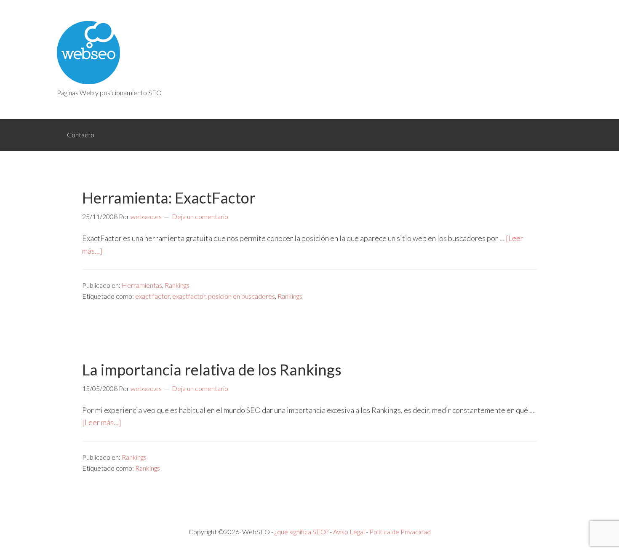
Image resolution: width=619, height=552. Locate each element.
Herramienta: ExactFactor (169, 197)
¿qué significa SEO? (301, 532)
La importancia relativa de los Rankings (212, 369)
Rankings (177, 285)
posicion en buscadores (241, 296)
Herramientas (142, 285)
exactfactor (188, 296)
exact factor (152, 296)
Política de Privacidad (400, 532)
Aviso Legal (349, 532)
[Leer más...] (101, 422)
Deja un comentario (200, 216)
